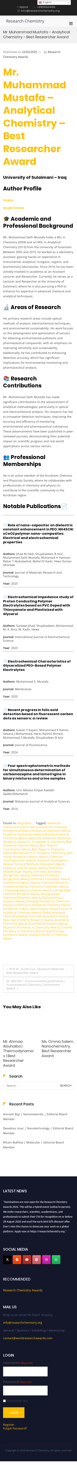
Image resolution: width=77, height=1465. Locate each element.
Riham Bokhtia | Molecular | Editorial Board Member (33, 1144)
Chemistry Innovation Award (49, 879)
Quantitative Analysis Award (47, 923)
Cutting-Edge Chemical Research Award (37, 892)
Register (8, 1425)
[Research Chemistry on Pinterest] (36, 1259)
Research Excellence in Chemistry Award (31, 927)
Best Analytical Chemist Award (37, 843)
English (47, 2)
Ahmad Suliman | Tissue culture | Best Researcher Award (57, 1048)
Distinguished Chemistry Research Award (31, 895)
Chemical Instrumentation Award (33, 858)
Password (17, 1382)
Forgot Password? (15, 1428)
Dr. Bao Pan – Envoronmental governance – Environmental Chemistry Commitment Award (36, 984)
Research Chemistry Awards (23, 1290)
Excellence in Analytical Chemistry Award (41, 905)
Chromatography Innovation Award (27, 890)
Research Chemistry (25, 21)
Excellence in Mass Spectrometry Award (30, 909)
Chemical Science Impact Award (25, 868)
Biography (24, 823)
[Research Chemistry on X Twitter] (7, 1259)
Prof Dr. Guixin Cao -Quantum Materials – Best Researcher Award (36, 970)
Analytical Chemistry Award (51, 831)
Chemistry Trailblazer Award (48, 886)
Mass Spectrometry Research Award (28, 920)
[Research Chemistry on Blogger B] (17, 1259)
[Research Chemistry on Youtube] (27, 1259)
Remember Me (17, 1401)
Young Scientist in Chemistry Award (35, 936)
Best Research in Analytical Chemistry (39, 853)
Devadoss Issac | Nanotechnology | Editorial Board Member (38, 1130)
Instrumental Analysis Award (48, 916)
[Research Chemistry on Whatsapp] (56, 1259)
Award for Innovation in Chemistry (40, 842)
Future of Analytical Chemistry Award (37, 910)
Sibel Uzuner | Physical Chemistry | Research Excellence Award (19, 1051)
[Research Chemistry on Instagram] (46, 1259)
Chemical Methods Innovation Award (38, 864)
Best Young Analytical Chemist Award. (38, 855)
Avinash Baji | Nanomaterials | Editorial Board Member (35, 1116)
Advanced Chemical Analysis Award (32, 825)
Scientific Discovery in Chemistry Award (38, 929)
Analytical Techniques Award (23, 834)
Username (18, 1363)
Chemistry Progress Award (21, 882)
